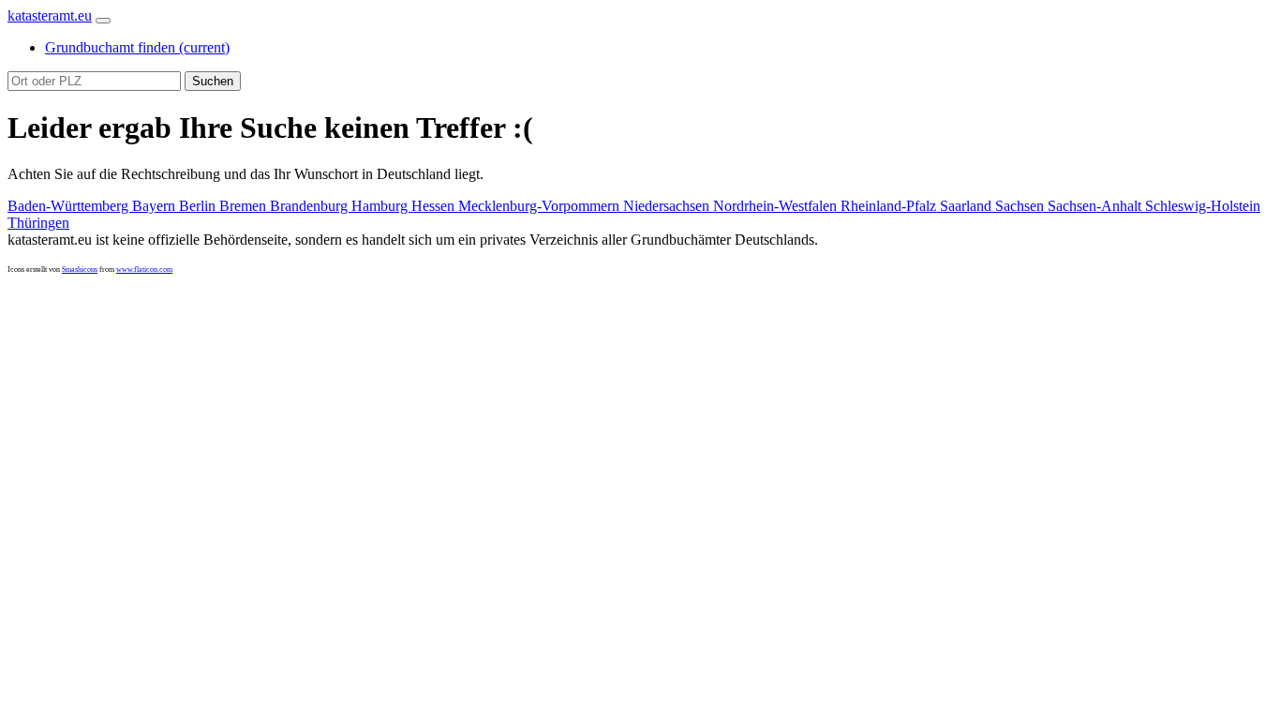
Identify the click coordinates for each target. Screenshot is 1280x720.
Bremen (244, 206)
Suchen (212, 81)
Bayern (155, 206)
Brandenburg (310, 206)
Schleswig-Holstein (1202, 206)
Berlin (199, 206)
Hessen (434, 206)
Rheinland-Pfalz (890, 206)
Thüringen (38, 223)
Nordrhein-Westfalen (777, 206)
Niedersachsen (668, 206)
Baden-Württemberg (69, 206)
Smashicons (79, 269)
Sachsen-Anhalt (1096, 206)
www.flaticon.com (144, 269)
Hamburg (381, 206)
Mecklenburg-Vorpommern (540, 206)
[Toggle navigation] (103, 20)
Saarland (967, 206)
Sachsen (1021, 206)
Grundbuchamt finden (137, 47)
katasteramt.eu (49, 15)
